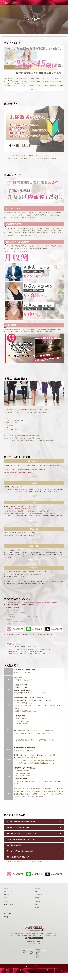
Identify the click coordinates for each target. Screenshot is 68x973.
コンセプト (37, 891)
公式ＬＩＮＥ (38, 904)
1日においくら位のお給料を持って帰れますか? (21, 839)
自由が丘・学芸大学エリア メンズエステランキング (24, 953)
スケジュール (7, 894)
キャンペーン (38, 894)
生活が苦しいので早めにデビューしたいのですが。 (22, 833)
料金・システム (8, 891)
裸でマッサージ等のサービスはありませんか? (20, 851)
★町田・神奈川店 (8, 904)
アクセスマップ (8, 898)
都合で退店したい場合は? (14, 845)
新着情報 (37, 898)
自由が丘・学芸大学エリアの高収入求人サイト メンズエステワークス (38, 954)
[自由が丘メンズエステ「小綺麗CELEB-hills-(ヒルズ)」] (10, 2)
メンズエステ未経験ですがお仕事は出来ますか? (21, 821)
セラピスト (7, 901)
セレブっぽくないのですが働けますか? (18, 827)
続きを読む (34, 89)
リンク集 (37, 908)
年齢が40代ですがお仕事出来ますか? (18, 857)
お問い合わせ (38, 901)
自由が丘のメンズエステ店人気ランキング (31, 953)
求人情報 (6, 917)
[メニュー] (65, 2)
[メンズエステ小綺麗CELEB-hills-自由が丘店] (34, 931)
